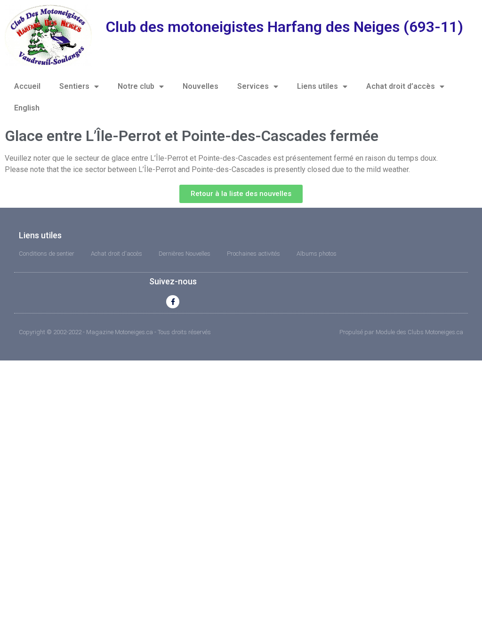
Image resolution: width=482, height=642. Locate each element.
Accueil (27, 86)
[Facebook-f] (172, 301)
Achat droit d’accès (400, 86)
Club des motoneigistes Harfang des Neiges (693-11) (284, 27)
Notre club (136, 86)
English (27, 107)
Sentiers (74, 86)
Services (253, 86)
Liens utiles (317, 86)
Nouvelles (200, 86)
